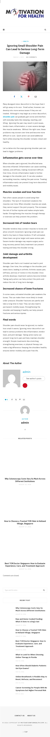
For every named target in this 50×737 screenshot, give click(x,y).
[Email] (35, 96)
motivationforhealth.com (32, 723)
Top (25, 732)
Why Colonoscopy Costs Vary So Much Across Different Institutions (25, 480)
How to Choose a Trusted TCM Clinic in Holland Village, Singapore (25, 522)
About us (31, 716)
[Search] (45, 30)
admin (26, 372)
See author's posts (33, 378)
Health (26, 41)
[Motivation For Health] (25, 13)
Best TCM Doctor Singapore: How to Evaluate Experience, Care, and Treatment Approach (25, 564)
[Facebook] (14, 96)
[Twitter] (21, 96)
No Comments (31, 57)
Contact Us (20, 716)
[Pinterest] (28, 96)
